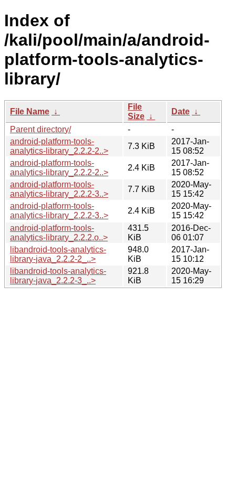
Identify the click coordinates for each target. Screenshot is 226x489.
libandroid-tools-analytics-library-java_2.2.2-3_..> (58, 276)
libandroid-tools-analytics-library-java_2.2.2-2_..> (58, 254)
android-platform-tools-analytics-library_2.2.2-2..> (59, 146)
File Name (29, 111)
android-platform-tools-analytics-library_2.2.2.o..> (59, 233)
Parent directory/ (40, 129)
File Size (136, 111)
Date (180, 111)
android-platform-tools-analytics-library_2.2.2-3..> (59, 189)
